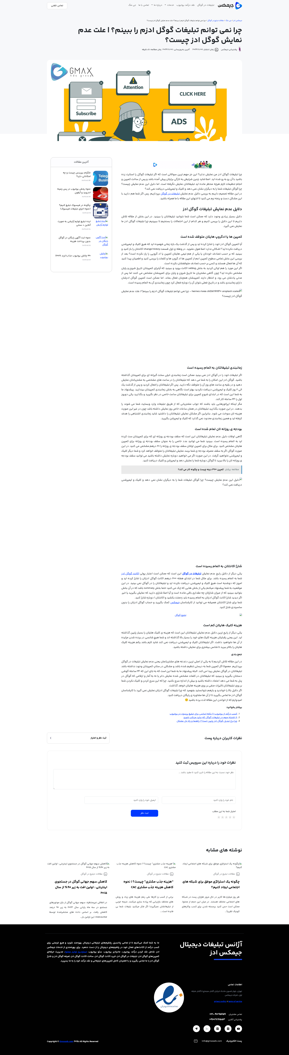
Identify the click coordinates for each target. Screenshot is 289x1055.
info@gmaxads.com (212, 1041)
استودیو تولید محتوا (76, 952)
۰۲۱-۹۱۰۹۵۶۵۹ (218, 1014)
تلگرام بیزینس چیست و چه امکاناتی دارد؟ (77, 174)
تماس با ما (143, 5)
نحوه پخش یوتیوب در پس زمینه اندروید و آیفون (74, 191)
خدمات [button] (170, 5)
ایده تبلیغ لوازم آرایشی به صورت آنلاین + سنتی (74, 223)
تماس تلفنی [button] (57, 6)
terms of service (235, 1001)
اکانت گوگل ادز (130, 574)
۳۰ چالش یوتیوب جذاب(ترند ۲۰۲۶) (73, 256)
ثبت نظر (145, 813)
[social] (238, 1028)
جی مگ (132, 5)
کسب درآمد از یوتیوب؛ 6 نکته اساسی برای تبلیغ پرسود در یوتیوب (203, 714)
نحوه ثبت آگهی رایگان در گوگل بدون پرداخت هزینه (75, 239)
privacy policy (220, 1001)
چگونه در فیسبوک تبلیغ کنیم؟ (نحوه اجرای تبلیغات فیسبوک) (75, 207)
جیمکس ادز (237, 20)
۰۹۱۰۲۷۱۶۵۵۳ (217, 1020)
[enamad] (169, 997)
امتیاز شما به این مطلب (224, 811)
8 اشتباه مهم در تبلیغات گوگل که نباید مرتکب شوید (210, 717)
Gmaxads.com (66, 1041)
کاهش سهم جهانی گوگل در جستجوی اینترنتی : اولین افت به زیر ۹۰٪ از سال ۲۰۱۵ (81, 887)
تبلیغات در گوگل (205, 5)
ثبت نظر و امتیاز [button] (98, 738)
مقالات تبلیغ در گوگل (215, 20)
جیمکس (175, 602)
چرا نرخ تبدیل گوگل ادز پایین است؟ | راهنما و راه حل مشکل (207, 721)
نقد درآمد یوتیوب (185, 5)
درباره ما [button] (157, 5)
